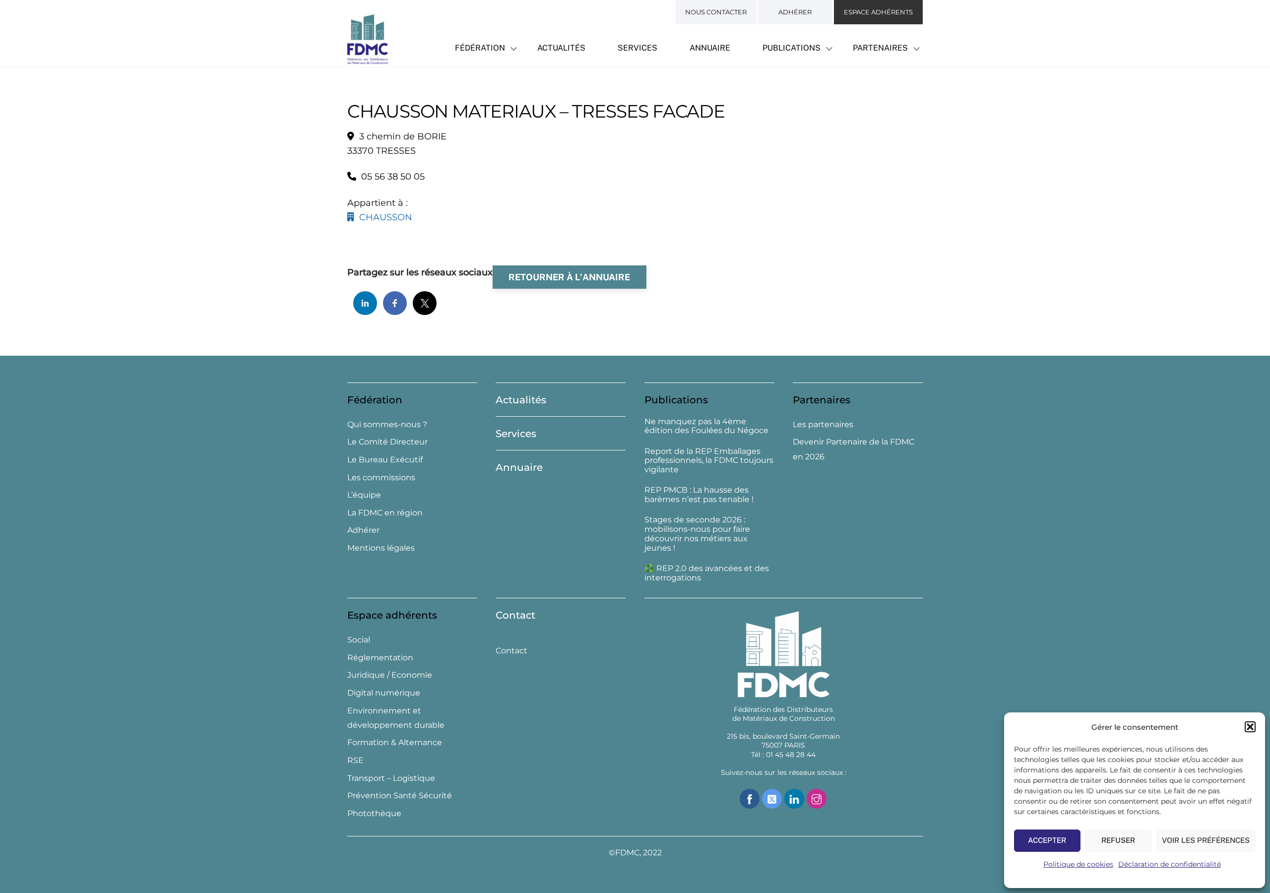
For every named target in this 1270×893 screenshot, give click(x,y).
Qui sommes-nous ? (387, 424)
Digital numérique (383, 693)
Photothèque (374, 813)
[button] (1250, 727)
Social (358, 639)
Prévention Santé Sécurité (399, 795)
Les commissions (381, 477)
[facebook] (750, 798)
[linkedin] (794, 798)
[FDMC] (367, 58)
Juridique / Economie (389, 675)
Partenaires (880, 48)
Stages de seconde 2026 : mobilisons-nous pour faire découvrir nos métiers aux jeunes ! (697, 533)
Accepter (1047, 840)
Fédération (480, 48)
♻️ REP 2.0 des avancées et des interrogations (706, 573)
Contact (515, 615)
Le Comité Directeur (387, 441)
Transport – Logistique (391, 778)
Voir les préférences (1206, 840)
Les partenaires (823, 424)
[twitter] (772, 798)
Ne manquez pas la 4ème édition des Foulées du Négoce (706, 426)
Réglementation (380, 657)
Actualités (561, 48)
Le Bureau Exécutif (385, 459)
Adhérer (795, 12)
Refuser (1118, 840)
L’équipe (364, 495)
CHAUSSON (383, 217)
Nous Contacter (716, 12)
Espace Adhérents (878, 12)
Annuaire (710, 48)
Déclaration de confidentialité (1169, 864)
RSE (355, 760)
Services (637, 48)
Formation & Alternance (394, 742)
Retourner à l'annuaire (569, 277)
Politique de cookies (1078, 864)
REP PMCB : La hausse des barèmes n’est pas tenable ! (699, 495)
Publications (791, 48)
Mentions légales (381, 548)
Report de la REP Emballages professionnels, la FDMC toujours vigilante (708, 461)
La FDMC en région (385, 512)
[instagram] (816, 798)
